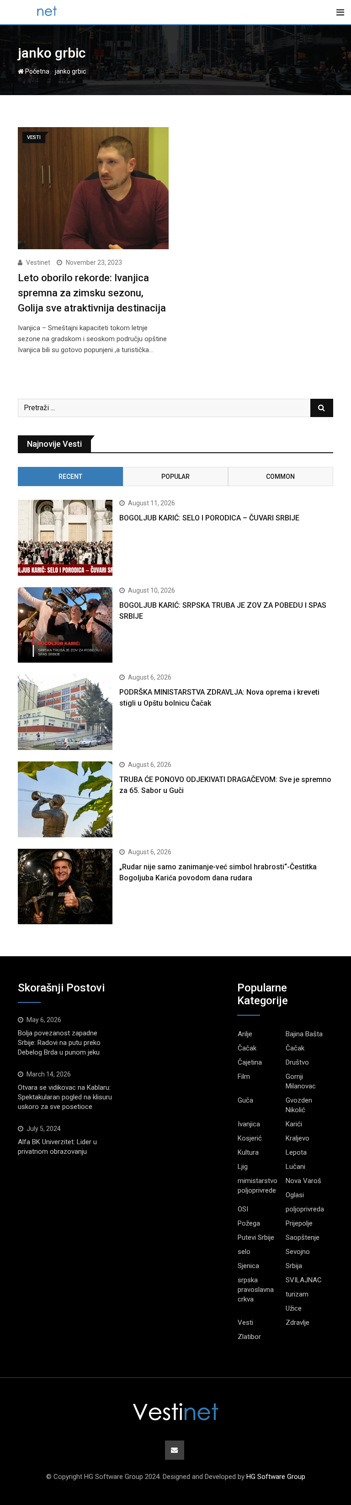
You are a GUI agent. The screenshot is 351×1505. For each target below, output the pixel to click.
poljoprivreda (305, 1209)
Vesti (245, 1322)
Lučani (295, 1166)
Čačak (247, 1048)
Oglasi (295, 1195)
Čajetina (250, 1062)
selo (244, 1252)
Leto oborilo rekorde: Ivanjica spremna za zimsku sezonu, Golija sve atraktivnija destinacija (92, 293)
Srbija (294, 1266)
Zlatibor (249, 1337)
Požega (249, 1223)
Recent (70, 476)
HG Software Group (275, 1477)
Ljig (243, 1166)
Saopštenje (302, 1237)
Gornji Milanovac (301, 1081)
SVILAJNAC (304, 1280)
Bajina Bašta (304, 1034)
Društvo (297, 1062)
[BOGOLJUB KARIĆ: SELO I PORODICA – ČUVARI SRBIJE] (65, 538)
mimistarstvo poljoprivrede (257, 1185)
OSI (243, 1209)
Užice (294, 1308)
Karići (294, 1124)
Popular (175, 476)
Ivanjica (249, 1124)
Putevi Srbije (256, 1237)
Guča (245, 1100)
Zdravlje (297, 1322)
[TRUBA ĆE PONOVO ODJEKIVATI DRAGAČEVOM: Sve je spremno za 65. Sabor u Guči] (65, 799)
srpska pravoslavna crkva (256, 1289)
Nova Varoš (303, 1181)
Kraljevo (297, 1138)
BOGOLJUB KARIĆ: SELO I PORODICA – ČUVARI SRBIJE (209, 518)
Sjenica (248, 1266)
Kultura (248, 1152)
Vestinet (38, 262)
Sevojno (298, 1252)
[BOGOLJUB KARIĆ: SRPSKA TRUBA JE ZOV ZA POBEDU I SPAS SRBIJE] (65, 625)
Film (244, 1076)
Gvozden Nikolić (299, 1105)
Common (280, 476)
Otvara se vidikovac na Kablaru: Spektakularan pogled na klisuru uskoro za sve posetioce (65, 1097)
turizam (297, 1294)
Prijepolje (299, 1223)
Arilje (245, 1034)
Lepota (296, 1152)
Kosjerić (250, 1138)
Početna (36, 71)
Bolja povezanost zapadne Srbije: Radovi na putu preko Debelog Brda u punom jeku (59, 1042)
